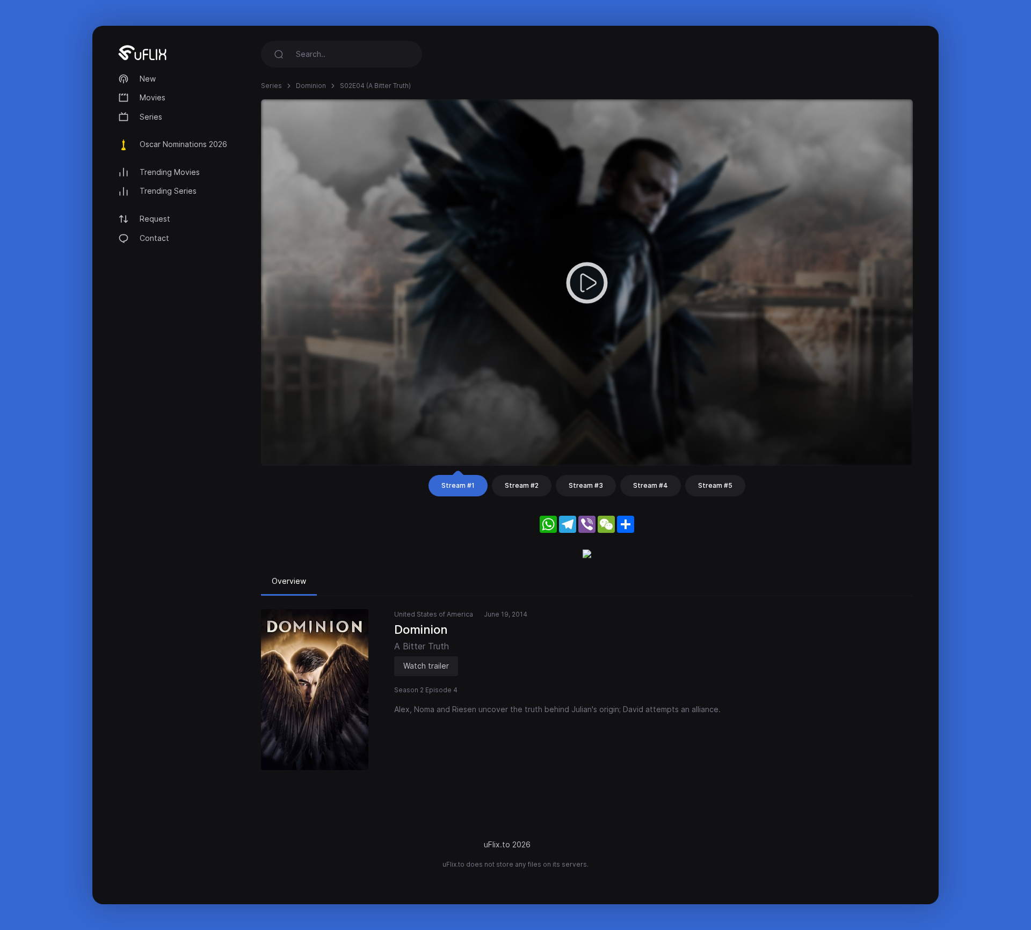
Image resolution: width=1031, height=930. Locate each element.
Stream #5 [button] (715, 485)
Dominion (311, 86)
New (148, 78)
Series (151, 116)
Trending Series (168, 190)
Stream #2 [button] (522, 485)
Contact (154, 238)
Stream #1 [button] (458, 485)
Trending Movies (170, 172)
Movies (152, 97)
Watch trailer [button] (426, 665)
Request (155, 218)
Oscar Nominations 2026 (183, 144)
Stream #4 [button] (650, 485)
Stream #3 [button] (586, 485)
